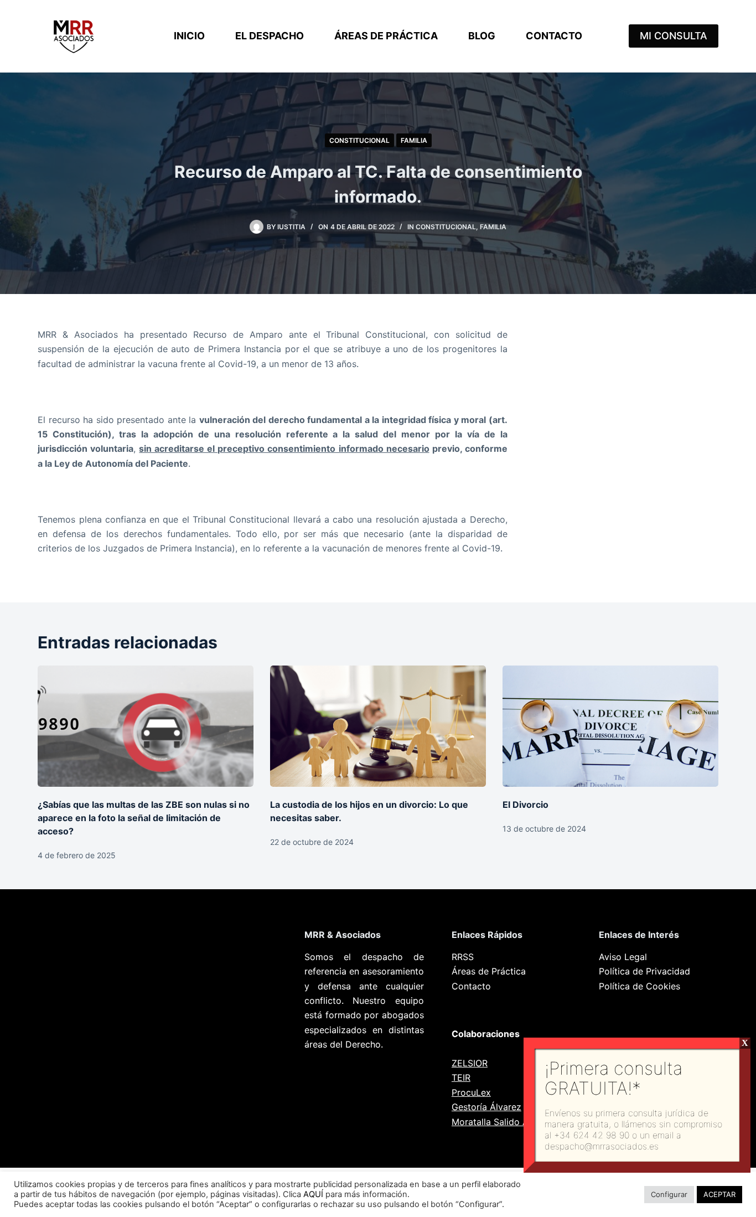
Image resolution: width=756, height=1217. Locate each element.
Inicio (189, 36)
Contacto (554, 36)
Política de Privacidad (644, 971)
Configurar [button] (669, 1194)
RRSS (463, 956)
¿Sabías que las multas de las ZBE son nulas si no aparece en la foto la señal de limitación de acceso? (144, 818)
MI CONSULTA (673, 36)
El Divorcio (525, 804)
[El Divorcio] (610, 726)
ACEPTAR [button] (719, 1194)
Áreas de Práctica (386, 36)
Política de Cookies (639, 986)
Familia (414, 140)
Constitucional (359, 140)
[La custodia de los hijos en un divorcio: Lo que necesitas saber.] (378, 726)
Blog (481, 36)
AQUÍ (313, 1194)
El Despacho (269, 36)
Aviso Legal (623, 956)
